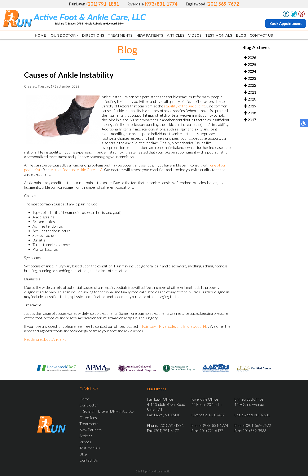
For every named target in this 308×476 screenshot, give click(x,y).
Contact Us (261, 35)
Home (40, 35)
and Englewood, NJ (192, 326)
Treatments (120, 35)
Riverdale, (168, 326)
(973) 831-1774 (161, 4)
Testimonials (218, 35)
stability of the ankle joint (184, 106)
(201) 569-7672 (222, 4)
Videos (195, 35)
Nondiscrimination (160, 471)
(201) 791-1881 (102, 4)
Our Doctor (63, 35)
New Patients (149, 35)
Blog (241, 35)
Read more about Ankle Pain (46, 339)
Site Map (141, 471)
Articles (175, 35)
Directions (93, 35)
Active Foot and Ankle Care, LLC (77, 169)
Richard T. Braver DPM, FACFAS (108, 411)
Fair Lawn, (150, 326)
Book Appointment (285, 23)
